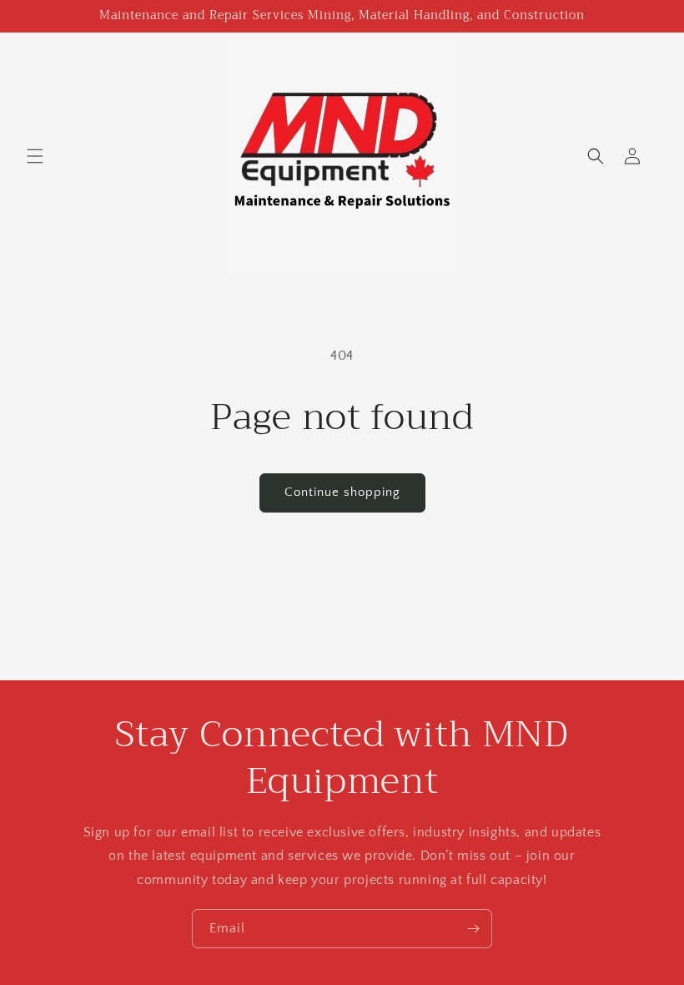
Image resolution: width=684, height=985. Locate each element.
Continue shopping (342, 492)
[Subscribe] (473, 928)
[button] (35, 156)
